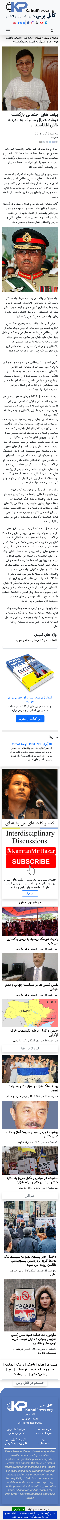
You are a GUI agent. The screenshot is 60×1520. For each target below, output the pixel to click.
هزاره (40, 1364)
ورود (44, 1439)
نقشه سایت (44, 1443)
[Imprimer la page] (47, 142)
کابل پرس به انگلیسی (16, 1443)
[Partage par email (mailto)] (56, 142)
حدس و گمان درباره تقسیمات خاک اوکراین (34, 1033)
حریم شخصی (44, 1429)
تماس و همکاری (16, 1433)
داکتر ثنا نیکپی (22, 948)
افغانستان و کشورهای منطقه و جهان (36, 640)
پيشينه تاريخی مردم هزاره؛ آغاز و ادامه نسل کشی (32, 1134)
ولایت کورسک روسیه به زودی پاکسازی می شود (32, 941)
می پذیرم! (19, 1509)
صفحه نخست (51, 38)
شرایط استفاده (44, 1433)
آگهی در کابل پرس (16, 1439)
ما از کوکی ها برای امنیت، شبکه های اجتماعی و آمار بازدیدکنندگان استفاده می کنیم (30, 1515)
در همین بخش (30, 902)
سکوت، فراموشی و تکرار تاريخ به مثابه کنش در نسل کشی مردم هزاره (32, 1180)
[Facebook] (53, 142)
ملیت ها (52, 1364)
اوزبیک (20, 1364)
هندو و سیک (46, 1369)
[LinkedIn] (50, 142)
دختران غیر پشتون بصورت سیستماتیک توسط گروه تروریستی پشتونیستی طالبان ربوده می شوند (30, 1261)
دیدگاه (38, 38)
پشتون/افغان (39, 1374)
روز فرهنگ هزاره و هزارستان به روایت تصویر (33, 1088)
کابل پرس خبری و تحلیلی (19, 1096)
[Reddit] (43, 142)
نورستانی (21, 1369)
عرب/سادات (20, 1374)
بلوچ (10, 1369)
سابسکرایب (30, 893)
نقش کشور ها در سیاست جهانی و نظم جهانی (31, 987)
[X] (40, 142)
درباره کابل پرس (16, 1429)
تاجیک (31, 1364)
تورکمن (9, 1364)
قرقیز (32, 1369)
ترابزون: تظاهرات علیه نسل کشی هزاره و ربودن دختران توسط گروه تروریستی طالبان (33, 1339)
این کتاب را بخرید (30, 718)
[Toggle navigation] (8, 31)
